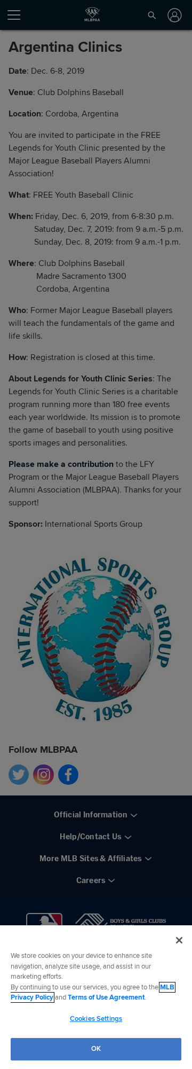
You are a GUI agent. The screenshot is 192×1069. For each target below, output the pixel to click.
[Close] (179, 940)
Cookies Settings (96, 1019)
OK (96, 1048)
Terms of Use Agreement (106, 997)
